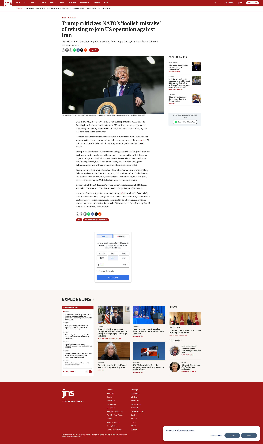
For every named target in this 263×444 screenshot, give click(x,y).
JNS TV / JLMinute (175, 327)
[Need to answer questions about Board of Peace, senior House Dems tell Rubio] (149, 315)
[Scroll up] (86, 371)
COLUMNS (175, 340)
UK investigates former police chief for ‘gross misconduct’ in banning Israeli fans (77, 336)
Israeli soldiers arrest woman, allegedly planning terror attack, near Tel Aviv (78, 346)
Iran (99, 8)
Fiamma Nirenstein (187, 355)
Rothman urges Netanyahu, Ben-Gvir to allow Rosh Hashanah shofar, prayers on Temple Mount (78, 355)
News (64, 18)
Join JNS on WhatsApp (186, 122)
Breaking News (71, 307)
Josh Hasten (183, 335)
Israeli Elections (40, 8)
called (122, 193)
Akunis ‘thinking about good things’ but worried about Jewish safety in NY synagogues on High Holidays (113, 332)
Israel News (171, 94)
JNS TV (62, 3)
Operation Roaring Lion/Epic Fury (96, 220)
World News (136, 362)
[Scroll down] (90, 371)
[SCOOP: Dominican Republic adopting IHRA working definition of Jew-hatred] (149, 351)
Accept (232, 435)
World (33, 3)
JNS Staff (171, 103)
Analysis (43, 3)
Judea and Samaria (78, 8)
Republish (94, 50)
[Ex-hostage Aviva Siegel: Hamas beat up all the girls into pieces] (114, 351)
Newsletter (229, 3)
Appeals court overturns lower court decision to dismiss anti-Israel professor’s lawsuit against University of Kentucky (78, 317)
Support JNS (252, 3)
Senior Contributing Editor (189, 346)
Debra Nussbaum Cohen (175, 90)
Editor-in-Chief (106, 8)
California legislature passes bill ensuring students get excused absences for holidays (76, 327)
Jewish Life (72, 3)
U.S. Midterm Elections (54, 8)
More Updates (68, 372)
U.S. (25, 3)
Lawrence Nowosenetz (188, 371)
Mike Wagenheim (138, 336)
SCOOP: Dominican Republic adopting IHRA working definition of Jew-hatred (148, 367)
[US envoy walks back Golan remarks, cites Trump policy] (196, 98)
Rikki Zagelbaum (103, 338)
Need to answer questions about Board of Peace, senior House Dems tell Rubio (148, 331)
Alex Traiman (174, 335)
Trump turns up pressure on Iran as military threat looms (185, 331)
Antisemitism (84, 3)
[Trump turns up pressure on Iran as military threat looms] (185, 318)
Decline (249, 435)
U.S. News (72, 18)
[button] (70, 50)
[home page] (8, 3)
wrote (142, 140)
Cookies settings (216, 435)
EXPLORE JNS (77, 299)
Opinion (52, 3)
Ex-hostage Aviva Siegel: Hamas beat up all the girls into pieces (112, 366)
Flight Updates (66, 8)
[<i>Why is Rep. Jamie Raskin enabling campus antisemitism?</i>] (196, 66)
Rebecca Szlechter (115, 338)
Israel (18, 3)
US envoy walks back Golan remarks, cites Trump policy (177, 99)
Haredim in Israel (91, 8)
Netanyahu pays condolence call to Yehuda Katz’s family (77, 364)
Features (97, 3)
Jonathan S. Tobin (174, 72)
